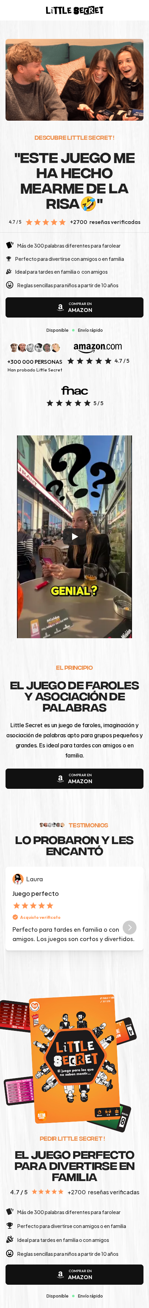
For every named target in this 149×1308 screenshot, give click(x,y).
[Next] (130, 927)
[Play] (74, 536)
